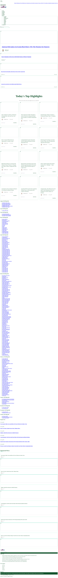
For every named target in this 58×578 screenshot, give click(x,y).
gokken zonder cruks (5, 265)
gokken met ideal (4, 334)
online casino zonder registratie (6, 317)
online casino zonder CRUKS (6, 376)
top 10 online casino (5, 333)
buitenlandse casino (5, 287)
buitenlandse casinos (5, 277)
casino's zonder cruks (5, 232)
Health (5, 17)
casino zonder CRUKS (5, 344)
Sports (5, 22)
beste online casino (5, 320)
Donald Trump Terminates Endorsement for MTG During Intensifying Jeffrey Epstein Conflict (15, 441)
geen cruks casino (4, 364)
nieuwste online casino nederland (7, 261)
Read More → (15, 122)
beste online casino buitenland (6, 371)
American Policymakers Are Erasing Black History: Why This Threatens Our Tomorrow (26, 47)
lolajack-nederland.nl (5, 236)
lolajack (3, 226)
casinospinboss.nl (4, 237)
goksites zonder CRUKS (5, 391)
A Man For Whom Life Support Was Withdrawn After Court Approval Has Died (13, 556)
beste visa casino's (4, 400)
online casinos (4, 276)
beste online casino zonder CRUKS (7, 384)
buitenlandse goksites (5, 231)
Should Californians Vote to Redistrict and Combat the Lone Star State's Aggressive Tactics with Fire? (24, 3)
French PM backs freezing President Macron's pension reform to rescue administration (14, 561)
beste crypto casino (5, 240)
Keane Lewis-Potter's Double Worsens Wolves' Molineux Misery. (10, 428)
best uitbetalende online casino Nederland (8, 399)
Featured (3, 14)
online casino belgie (5, 223)
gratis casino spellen (5, 416)
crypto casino (4, 308)
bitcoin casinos (4, 402)
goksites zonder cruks (5, 256)
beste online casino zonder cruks (6, 255)
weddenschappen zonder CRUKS (7, 368)
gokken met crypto (5, 278)
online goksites (4, 222)
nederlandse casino (5, 266)
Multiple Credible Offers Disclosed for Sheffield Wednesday (9, 432)
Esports (3, 13)
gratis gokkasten (4, 310)
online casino (4, 248)
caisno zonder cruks (5, 267)
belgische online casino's (5, 362)
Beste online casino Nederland (6, 316)
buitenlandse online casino (6, 318)
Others (5, 20)
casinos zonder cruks (5, 210)
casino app (3, 353)
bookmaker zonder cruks (5, 335)
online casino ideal (4, 241)
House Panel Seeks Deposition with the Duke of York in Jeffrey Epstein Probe (13, 71)
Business (3, 12)
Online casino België (5, 247)
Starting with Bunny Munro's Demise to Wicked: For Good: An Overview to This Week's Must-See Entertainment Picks (19, 555)
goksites (3, 297)
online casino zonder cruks (6, 238)
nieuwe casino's (4, 380)
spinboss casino (4, 228)
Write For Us (2, 576)
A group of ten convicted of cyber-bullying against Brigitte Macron (11, 84)
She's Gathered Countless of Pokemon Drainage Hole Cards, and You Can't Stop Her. (9, 116)
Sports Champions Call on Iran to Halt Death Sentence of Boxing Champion (16, 56)
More (3, 15)
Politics (5, 21)
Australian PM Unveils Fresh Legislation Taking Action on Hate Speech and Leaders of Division (29, 190)
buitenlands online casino (5, 202)
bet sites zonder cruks (5, 284)
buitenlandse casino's (5, 372)
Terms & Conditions (7, 576)
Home (3, 10)
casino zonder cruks (5, 221)
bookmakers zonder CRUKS (6, 412)
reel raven (3, 225)
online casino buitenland (5, 279)
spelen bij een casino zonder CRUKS (7, 363)
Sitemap (11, 576)
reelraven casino (4, 227)
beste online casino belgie (5, 220)
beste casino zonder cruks (5, 258)
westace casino (4, 230)
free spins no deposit (5, 239)
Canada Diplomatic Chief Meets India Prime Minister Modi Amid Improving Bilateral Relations (15, 437)
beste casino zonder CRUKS (6, 203)
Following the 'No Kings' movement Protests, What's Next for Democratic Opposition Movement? (48, 141)
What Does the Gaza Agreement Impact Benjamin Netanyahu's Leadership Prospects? (14, 560)
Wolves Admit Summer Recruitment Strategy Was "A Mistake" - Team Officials (48, 165)
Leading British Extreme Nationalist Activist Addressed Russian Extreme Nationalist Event (28, 141)
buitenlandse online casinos (6, 298)
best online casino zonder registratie (7, 390)
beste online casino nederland (6, 292)
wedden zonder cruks (5, 305)
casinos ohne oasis (4, 257)
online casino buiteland (5, 311)
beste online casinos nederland (6, 214)
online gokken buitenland (5, 242)
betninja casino (4, 229)
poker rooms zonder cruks (6, 263)
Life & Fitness (6, 18)
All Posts (3, 11)
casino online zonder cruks (6, 249)
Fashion (3, 568)
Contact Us (3, 24)
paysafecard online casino (6, 351)
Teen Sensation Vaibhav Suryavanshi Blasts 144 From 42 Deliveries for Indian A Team (13, 455)
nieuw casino (4, 260)
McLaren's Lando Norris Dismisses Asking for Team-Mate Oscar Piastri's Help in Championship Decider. (15, 535)
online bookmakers (5, 219)
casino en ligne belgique (5, 350)
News (5, 19)
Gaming (5, 16)
